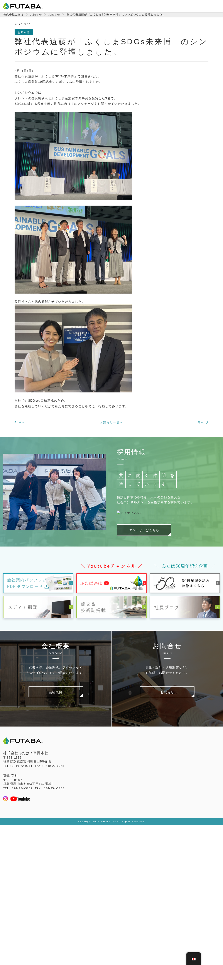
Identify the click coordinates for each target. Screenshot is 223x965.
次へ (22, 422)
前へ (201, 422)
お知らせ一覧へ (111, 422)
